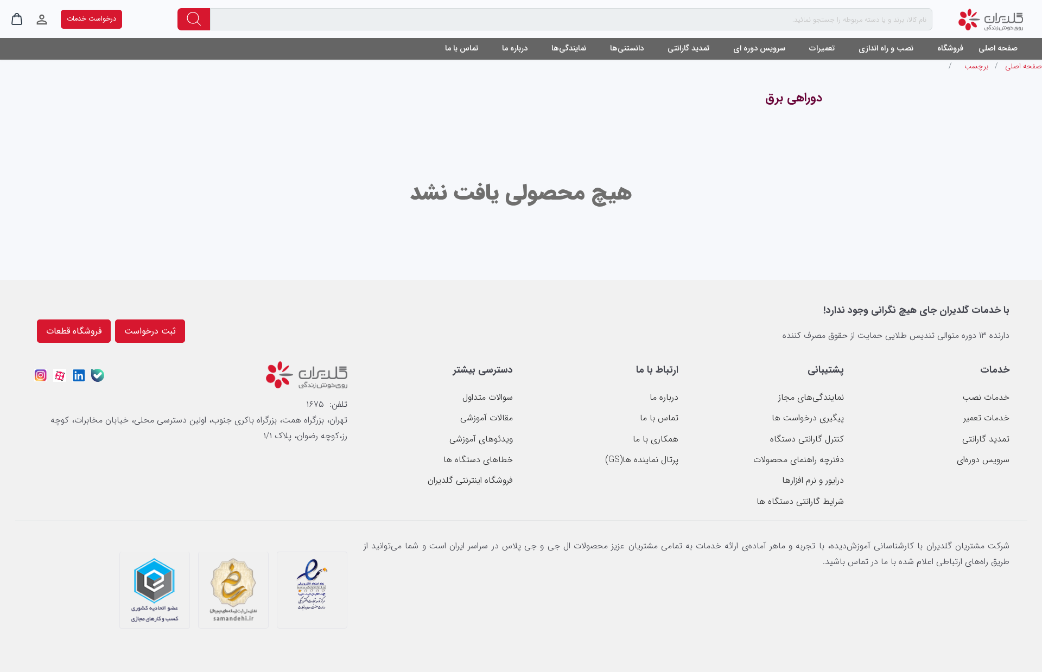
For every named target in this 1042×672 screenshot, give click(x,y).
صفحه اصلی (998, 48)
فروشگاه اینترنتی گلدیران (470, 480)
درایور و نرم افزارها (813, 480)
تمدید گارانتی (688, 48)
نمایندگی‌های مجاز (811, 397)
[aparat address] (60, 374)
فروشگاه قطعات (73, 331)
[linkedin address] (79, 374)
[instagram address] (41, 374)
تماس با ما (461, 48)
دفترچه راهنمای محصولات (798, 459)
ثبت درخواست (150, 331)
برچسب (976, 66)
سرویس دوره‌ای (983, 459)
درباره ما (664, 397)
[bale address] (98, 374)
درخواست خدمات (91, 19)
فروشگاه (950, 48)
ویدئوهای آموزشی (481, 439)
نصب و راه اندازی (886, 48)
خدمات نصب (986, 397)
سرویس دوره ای (759, 48)
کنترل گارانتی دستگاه (807, 439)
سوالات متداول (487, 397)
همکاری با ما (655, 439)
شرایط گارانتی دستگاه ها (800, 501)
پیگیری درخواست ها (808, 418)
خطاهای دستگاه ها (478, 459)
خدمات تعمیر (986, 418)
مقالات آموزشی (486, 418)
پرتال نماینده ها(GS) (641, 459)
